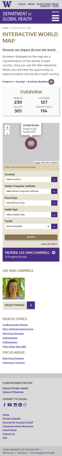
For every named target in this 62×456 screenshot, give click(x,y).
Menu (55, 11)
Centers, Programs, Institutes (20, 186)
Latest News (10, 430)
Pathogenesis (10, 342)
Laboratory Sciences (14, 362)
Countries (10, 174)
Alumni (31, 4)
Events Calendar (12, 418)
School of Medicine (13, 392)
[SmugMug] (25, 405)
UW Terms (22, 453)
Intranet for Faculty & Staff (18, 422)
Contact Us (45, 6)
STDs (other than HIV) (14, 346)
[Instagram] (15, 405)
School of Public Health (15, 388)
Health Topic (11, 209)
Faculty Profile (14, 305)
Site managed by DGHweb (42, 453)
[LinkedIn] (20, 405)
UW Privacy (8, 453)
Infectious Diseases (13, 333)
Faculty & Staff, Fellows (48, 4)
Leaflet (37, 162)
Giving (56, 6)
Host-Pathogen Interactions (18, 329)
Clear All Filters (49, 243)
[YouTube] (10, 405)
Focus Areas (11, 197)
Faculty (9, 221)
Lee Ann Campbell (35, 253)
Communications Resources (18, 426)
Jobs (5, 437)
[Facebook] (5, 405)
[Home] (17, 16)
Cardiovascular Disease (15, 325)
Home (6, 27)
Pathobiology (10, 338)
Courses (22, 4)
